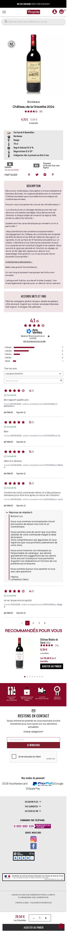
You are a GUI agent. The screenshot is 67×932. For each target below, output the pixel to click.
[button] (24, 676)
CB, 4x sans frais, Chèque (26, 699)
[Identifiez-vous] (54, 12)
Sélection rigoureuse (57, 698)
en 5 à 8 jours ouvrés (42, 698)
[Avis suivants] (44, 623)
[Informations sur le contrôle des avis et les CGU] (48, 336)
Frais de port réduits (11, 697)
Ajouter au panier (33, 927)
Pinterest (53, 174)
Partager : (29, 174)
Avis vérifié (11, 395)
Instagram (45, 174)
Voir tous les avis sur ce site (34, 341)
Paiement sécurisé (27, 697)
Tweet (37, 174)
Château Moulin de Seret (49, 641)
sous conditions (11, 700)
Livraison (42, 697)
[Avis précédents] (22, 622)
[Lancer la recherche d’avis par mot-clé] (61, 380)
